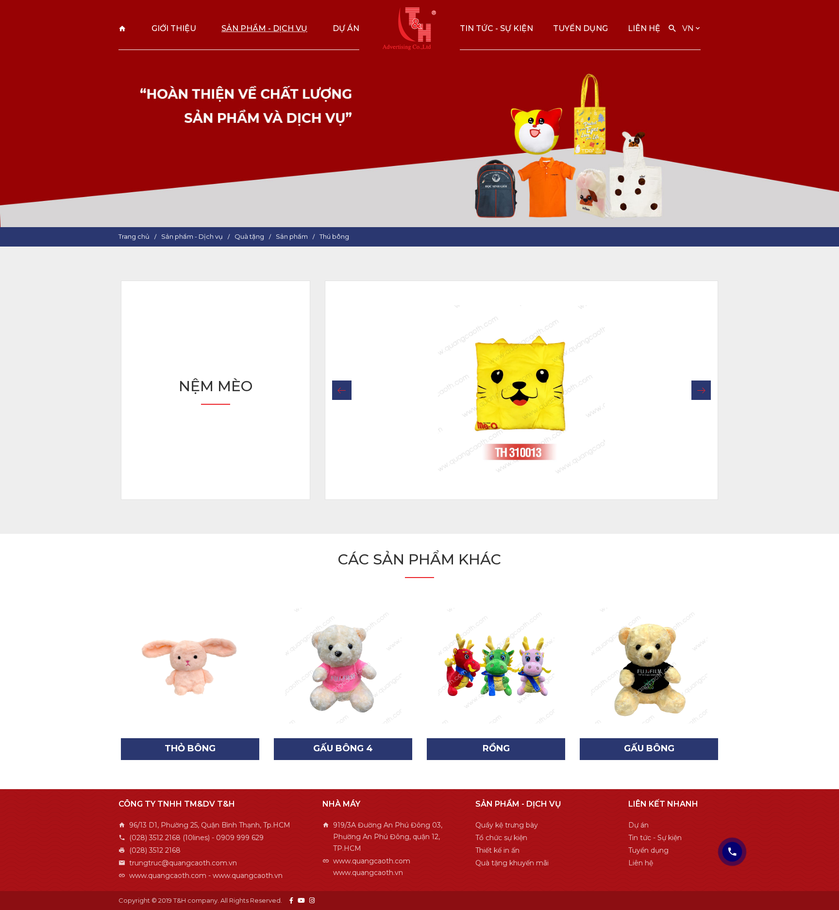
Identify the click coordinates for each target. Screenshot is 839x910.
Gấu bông (649, 748)
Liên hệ (644, 28)
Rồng (496, 748)
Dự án (346, 28)
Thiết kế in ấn (497, 850)
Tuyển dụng (580, 28)
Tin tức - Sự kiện (496, 28)
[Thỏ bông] (190, 665)
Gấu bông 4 (343, 748)
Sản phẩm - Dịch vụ (264, 28)
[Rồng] (496, 665)
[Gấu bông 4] (343, 665)
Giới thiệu (173, 28)
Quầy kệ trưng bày (506, 825)
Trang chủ (122, 28)
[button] (342, 390)
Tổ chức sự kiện (501, 837)
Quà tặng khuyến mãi (512, 863)
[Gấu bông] (649, 665)
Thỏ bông (190, 748)
